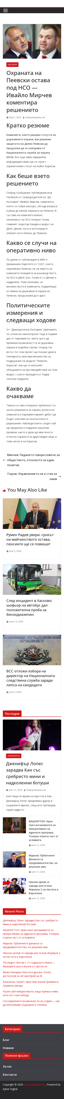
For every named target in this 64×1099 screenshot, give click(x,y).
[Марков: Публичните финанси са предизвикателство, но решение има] (14, 863)
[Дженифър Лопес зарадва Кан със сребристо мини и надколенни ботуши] (32, 735)
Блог (6, 1040)
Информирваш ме (35, 117)
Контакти (10, 1075)
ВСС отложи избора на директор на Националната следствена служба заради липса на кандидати (30, 678)
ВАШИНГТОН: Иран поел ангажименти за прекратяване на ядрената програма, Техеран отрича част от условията (43, 831)
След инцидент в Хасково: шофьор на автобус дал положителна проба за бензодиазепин (29, 607)
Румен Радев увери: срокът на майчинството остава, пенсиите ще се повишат (30, 539)
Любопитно (13, 756)
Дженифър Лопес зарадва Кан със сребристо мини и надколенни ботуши (27, 773)
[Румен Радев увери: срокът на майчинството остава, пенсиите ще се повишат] (32, 501)
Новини (8, 1048)
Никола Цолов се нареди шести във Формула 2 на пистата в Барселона (43, 887)
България (12, 64)
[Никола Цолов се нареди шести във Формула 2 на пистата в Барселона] (14, 890)
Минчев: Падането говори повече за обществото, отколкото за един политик (33, 460)
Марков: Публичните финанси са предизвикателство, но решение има (43, 861)
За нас (7, 1066)
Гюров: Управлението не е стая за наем (32, 476)
